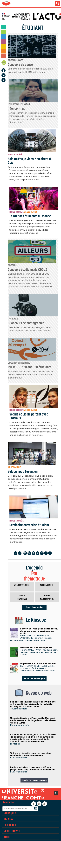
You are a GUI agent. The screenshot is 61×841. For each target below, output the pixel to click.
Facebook (3, 70)
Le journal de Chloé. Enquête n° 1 (38, 663)
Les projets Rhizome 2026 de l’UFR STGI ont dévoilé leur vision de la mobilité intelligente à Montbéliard (32, 704)
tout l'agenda (34, 607)
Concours (12, 60)
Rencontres (17, 108)
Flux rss (3, 80)
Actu (7, 837)
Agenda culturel (21, 585)
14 (29, 553)
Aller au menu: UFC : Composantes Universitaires (6, 3)
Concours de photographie (26, 323)
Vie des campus (30, 212)
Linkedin (3, 75)
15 (33, 553)
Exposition (25, 104)
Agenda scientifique (22, 597)
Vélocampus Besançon (23, 471)
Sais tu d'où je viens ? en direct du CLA (30, 161)
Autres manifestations (47, 597)
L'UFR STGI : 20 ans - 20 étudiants (29, 367)
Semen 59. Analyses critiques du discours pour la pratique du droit (39, 631)
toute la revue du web (34, 780)
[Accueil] (31, 16)
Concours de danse (20, 64)
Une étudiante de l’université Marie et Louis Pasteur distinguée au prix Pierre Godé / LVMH (33, 720)
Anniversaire (24, 363)
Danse (20, 60)
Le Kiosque (10, 825)
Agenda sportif (47, 585)
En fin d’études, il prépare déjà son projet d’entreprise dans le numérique (32, 768)
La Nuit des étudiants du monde (30, 216)
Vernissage (14, 104)
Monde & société (15, 154)
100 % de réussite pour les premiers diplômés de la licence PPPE (30, 754)
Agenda (3, 63)
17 (42, 553)
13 (25, 553)
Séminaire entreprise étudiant (29, 525)
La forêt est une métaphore (36, 647)
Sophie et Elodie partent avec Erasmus (28, 416)
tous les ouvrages (34, 678)
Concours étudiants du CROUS (27, 269)
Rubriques (10, 813)
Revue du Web (12, 831)
